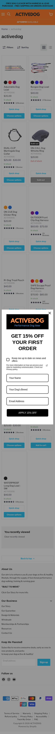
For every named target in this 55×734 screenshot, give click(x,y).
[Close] (49, 313)
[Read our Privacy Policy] (47, 365)
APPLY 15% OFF (27, 413)
